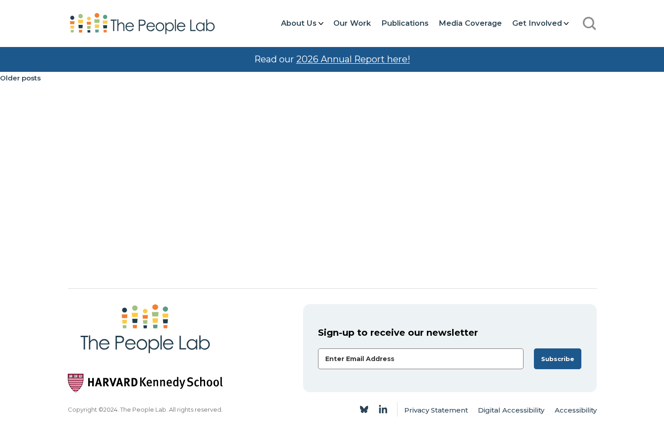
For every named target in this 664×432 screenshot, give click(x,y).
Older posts (20, 78)
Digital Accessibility (511, 410)
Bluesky (364, 409)
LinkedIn (383, 409)
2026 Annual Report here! (353, 59)
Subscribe (557, 358)
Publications (405, 23)
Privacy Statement (436, 410)
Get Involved (537, 23)
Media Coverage (470, 23)
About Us (299, 23)
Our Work (352, 23)
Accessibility (576, 410)
